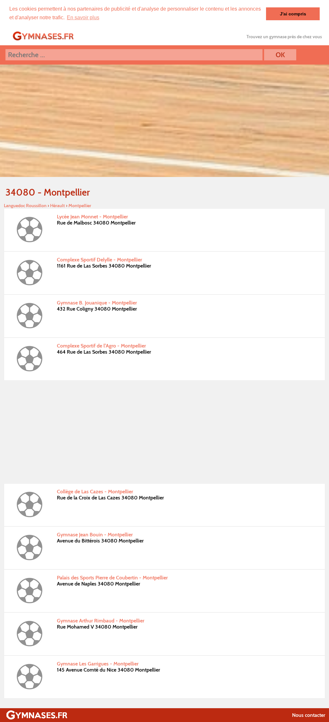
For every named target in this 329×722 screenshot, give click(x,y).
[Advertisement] (164, 432)
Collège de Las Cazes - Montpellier (95, 492)
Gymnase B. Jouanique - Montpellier (97, 303)
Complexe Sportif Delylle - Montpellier (99, 260)
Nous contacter (308, 715)
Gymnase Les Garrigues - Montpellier (97, 664)
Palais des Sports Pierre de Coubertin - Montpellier (112, 578)
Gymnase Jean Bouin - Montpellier (95, 535)
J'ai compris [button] (293, 13)
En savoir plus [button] (83, 17)
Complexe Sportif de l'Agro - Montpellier (101, 346)
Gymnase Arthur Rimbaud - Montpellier (100, 621)
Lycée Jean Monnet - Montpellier (92, 217)
